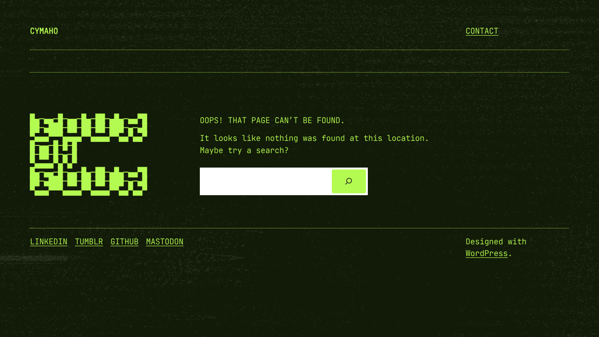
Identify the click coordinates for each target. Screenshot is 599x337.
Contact (482, 31)
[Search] (349, 181)
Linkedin (48, 241)
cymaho (44, 31)
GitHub (124, 241)
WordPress (487, 253)
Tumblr (89, 241)
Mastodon (164, 241)
